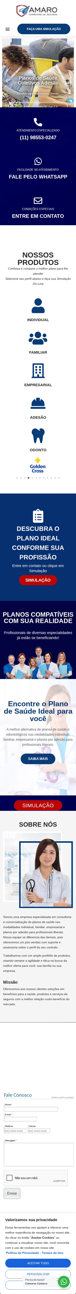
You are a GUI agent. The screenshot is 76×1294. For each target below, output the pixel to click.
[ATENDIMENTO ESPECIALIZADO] (38, 122)
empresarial (38, 385)
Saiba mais (38, 759)
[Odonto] (38, 435)
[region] (38, 1253)
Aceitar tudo (38, 1263)
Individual (38, 320)
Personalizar (38, 1274)
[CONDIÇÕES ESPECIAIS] (38, 200)
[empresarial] (38, 370)
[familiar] (38, 338)
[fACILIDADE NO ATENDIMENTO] (38, 161)
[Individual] (38, 305)
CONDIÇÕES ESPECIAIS (38, 209)
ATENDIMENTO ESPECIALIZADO (38, 130)
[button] (7, 28)
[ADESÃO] (38, 403)
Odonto (38, 450)
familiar (38, 352)
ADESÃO (38, 417)
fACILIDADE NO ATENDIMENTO (38, 169)
